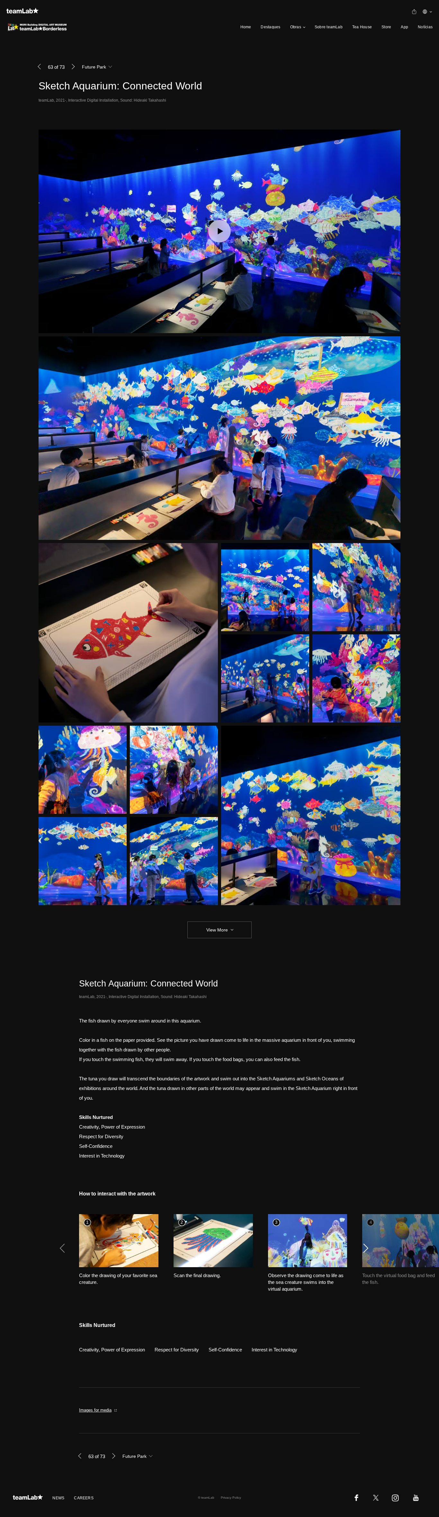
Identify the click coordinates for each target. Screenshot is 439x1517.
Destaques (270, 27)
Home (245, 27)
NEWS (58, 1498)
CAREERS (84, 1498)
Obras (295, 27)
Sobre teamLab (329, 27)
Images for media (95, 1410)
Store (386, 27)
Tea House (362, 27)
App (404, 27)
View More (217, 929)
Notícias (425, 27)
